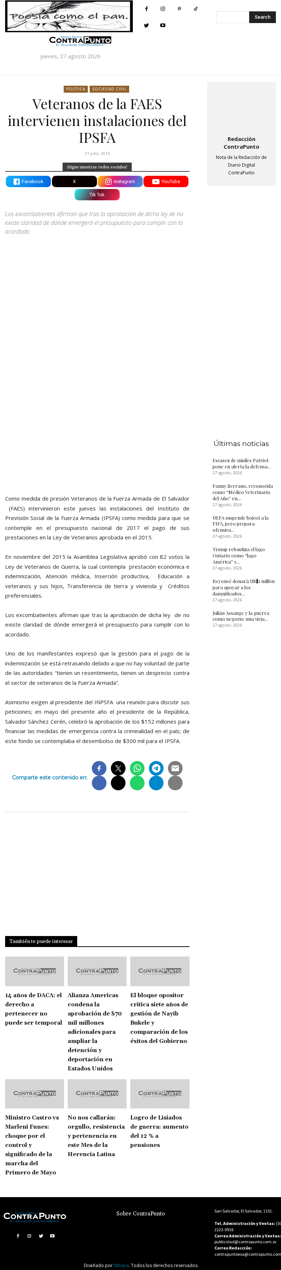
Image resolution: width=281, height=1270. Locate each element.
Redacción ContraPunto (241, 142)
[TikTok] (196, 9)
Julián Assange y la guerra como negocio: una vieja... (241, 616)
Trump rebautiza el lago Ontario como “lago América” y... (239, 555)
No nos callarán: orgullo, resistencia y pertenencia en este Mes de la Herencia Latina (96, 1136)
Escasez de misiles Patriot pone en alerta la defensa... (242, 463)
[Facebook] (146, 9)
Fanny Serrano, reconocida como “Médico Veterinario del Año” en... (243, 492)
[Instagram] (163, 9)
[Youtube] (163, 25)
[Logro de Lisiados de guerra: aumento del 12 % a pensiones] (159, 1094)
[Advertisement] (97, 425)
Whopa (121, 1265)
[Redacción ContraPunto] (241, 107)
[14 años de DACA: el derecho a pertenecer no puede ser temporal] (34, 971)
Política (75, 89)
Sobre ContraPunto (140, 1213)
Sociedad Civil (109, 89)
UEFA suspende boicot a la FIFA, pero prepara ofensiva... (241, 524)
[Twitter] (146, 25)
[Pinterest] (179, 9)
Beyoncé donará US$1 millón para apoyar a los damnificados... (244, 587)
